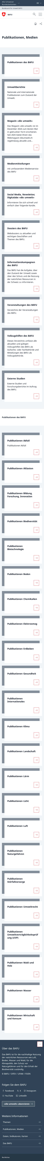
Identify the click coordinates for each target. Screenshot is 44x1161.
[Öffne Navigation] (40, 14)
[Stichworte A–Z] (35, 3)
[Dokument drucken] (35, 23)
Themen (7, 1122)
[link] (22, 65)
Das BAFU (7, 1143)
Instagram (31, 1090)
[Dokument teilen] (41, 23)
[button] (40, 1044)
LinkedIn (23, 1095)
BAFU (10, 14)
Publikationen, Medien (13, 1129)
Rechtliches (6, 1157)
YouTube (9, 1095)
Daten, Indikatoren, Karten (15, 1136)
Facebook (9, 1090)
